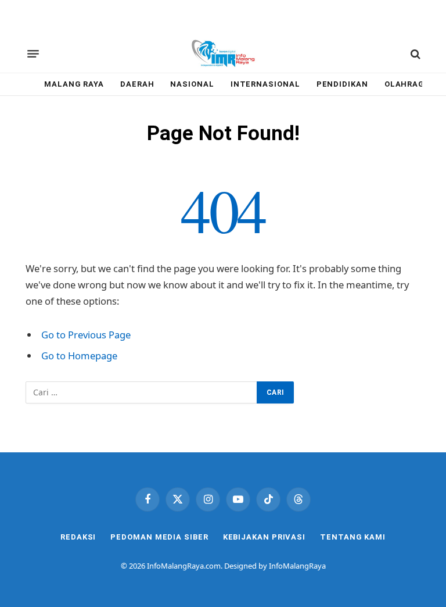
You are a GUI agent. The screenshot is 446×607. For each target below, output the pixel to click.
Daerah (137, 84)
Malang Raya (74, 84)
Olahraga (407, 84)
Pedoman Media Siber (159, 537)
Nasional (192, 84)
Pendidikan (342, 84)
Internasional (265, 84)
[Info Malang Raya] (223, 54)
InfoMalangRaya (297, 565)
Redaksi (78, 537)
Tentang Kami (353, 537)
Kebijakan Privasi (264, 537)
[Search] (414, 54)
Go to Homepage (79, 355)
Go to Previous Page (86, 334)
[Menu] (33, 54)
